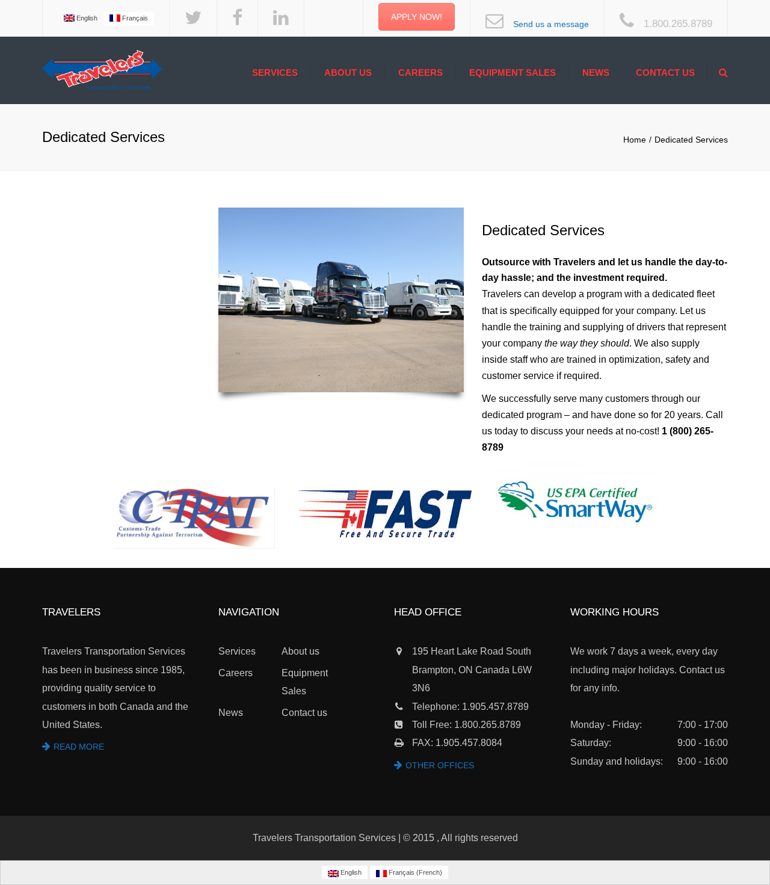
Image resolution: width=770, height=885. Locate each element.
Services (275, 72)
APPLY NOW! (416, 17)
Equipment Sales (512, 72)
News (595, 72)
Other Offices (439, 765)
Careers (420, 72)
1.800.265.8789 (678, 23)
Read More (79, 746)
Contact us (665, 72)
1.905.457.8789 (495, 707)
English (86, 18)
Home (634, 139)
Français (134, 18)
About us (348, 72)
